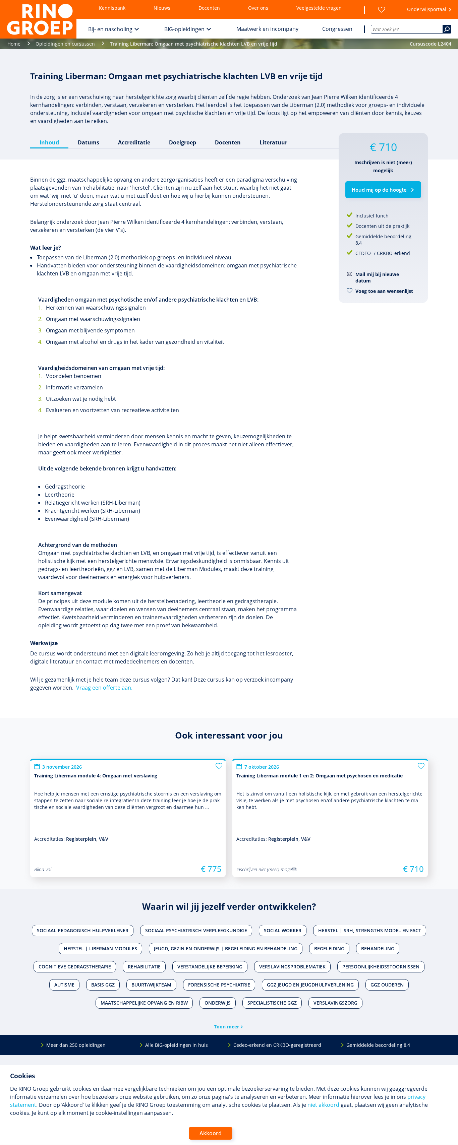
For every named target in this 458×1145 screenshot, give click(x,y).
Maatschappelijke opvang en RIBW (144, 1003)
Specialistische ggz (272, 1003)
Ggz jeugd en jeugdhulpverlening (310, 984)
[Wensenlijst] (381, 9)
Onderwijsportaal (426, 9)
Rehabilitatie (144, 966)
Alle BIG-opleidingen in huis (176, 1045)
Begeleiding (329, 948)
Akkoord (210, 1133)
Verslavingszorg (335, 1003)
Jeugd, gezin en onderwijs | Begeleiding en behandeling (225, 948)
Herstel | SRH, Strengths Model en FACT (369, 930)
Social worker (282, 930)
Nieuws (162, 8)
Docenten (209, 8)
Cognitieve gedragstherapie (75, 966)
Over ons (258, 8)
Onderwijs (218, 1003)
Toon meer (226, 1026)
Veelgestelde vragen (319, 8)
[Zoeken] (447, 29)
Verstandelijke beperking (209, 966)
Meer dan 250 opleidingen (76, 1045)
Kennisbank (112, 8)
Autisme (64, 984)
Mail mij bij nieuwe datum (377, 277)
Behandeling (377, 948)
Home (13, 44)
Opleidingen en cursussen (65, 44)
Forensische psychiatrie (219, 984)
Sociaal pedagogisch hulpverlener (82, 930)
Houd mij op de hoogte (379, 189)
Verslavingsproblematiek (292, 966)
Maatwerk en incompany (267, 29)
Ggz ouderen (387, 984)
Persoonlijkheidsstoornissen (380, 966)
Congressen (337, 29)
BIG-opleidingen (184, 29)
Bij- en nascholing (110, 29)
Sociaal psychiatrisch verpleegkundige (196, 930)
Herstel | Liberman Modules (100, 948)
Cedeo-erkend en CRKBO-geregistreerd (277, 1045)
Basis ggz (103, 984)
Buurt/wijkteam (151, 984)
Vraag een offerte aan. (104, 687)
